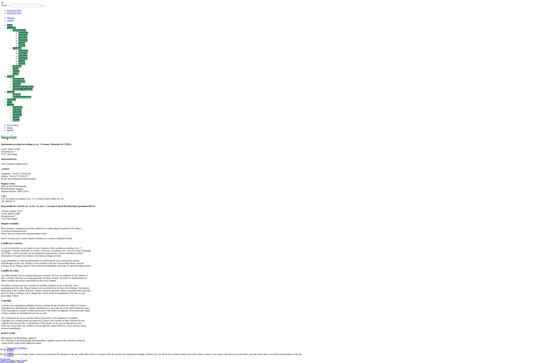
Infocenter (11, 100)
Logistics (17, 84)
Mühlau (21, 46)
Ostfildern (22, 38)
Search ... (5, 5)
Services (10, 76)
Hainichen (23, 41)
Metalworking (19, 82)
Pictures (16, 71)
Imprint (20, 361)
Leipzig (21, 43)
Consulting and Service (23, 87)
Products (11, 92)
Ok (1, 359)
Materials (17, 94)
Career (16, 74)
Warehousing (18, 79)
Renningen (23, 33)
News (9, 102)
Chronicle (17, 66)
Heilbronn (22, 35)
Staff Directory (19, 30)
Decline (6, 359)
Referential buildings (22, 97)
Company (11, 28)
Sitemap (10, 18)
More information (8, 361)
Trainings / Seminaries (23, 89)
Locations (17, 48)
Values (16, 69)
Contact (10, 20)
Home (9, 25)
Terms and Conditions (17, 348)
